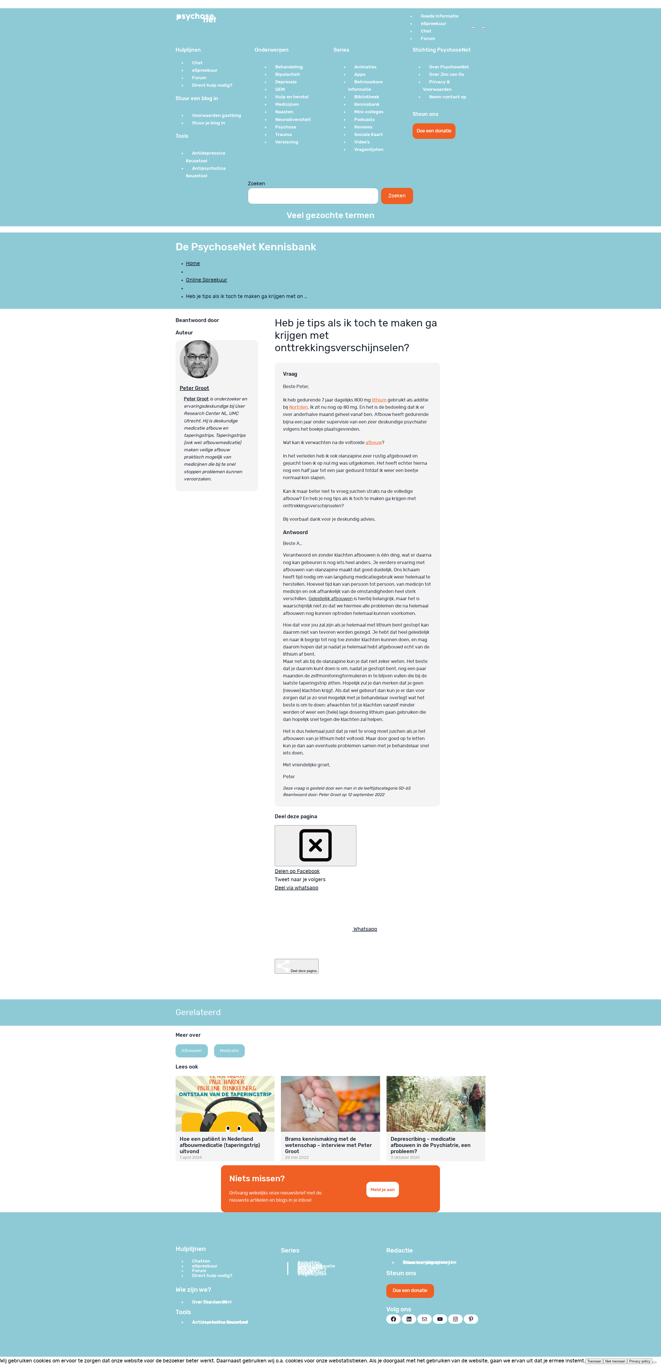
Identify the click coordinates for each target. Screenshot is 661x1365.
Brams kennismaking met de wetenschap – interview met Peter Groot (328, 1145)
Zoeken (256, 183)
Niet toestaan (615, 1361)
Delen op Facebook (297, 871)
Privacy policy (639, 1361)
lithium (379, 400)
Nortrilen (298, 407)
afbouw (374, 442)
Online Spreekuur (206, 280)
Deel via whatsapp (296, 887)
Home (193, 263)
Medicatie (229, 1051)
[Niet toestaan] (654, 1362)
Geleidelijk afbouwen (331, 599)
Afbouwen (192, 1051)
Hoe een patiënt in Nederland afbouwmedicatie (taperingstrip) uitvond (220, 1145)
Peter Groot (194, 388)
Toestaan (594, 1361)
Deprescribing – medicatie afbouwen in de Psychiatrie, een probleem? (431, 1145)
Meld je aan (383, 1189)
